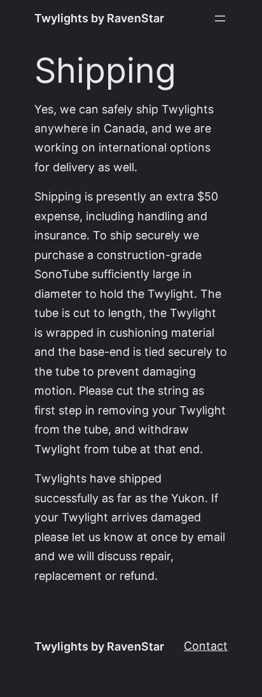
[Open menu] (220, 18)
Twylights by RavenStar (99, 18)
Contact (206, 645)
